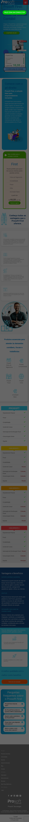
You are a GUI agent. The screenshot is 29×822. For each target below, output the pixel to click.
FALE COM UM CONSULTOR (14, 12)
